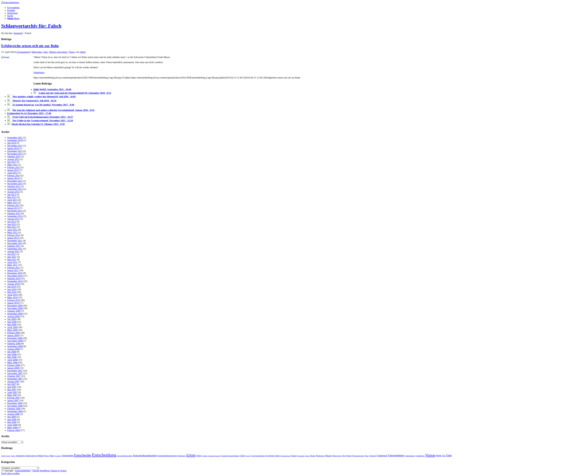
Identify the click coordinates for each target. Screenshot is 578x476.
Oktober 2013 (13, 186)
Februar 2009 (13, 332)
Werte (438, 455)
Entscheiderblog (23, 470)
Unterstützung (410, 456)
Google (248, 456)
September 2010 (15, 281)
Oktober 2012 (13, 213)
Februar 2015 (13, 167)
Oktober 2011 (13, 246)
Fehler (199, 455)
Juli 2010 (11, 286)
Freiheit (204, 456)
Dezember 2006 (14, 403)
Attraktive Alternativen (26, 455)
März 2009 (12, 330)
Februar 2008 (13, 365)
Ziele (449, 455)
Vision (71, 52)
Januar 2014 (13, 178)
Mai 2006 (11, 422)
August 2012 (13, 219)
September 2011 (15, 248)
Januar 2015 (13, 170)
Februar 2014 (13, 175)
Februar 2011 (13, 267)
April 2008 (12, 360)
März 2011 (12, 265)
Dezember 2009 (14, 305)
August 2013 (13, 191)
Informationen (285, 456)
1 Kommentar (22, 52)
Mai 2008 (11, 357)
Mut (343, 456)
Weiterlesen (38, 72)
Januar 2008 (13, 368)
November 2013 (15, 183)
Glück (242, 455)
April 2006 (12, 425)
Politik (349, 456)
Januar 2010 (13, 303)
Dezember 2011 (14, 240)
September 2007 (15, 379)
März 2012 (12, 232)
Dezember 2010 (14, 273)
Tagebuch (372, 456)
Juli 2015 (11, 162)
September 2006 (15, 411)
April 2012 (12, 229)
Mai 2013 (11, 197)
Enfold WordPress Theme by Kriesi (49, 470)
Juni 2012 (12, 224)
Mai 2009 (11, 324)
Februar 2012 (13, 235)
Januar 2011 (13, 270)
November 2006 (15, 406)
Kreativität (301, 456)
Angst (3, 456)
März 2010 (12, 297)
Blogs (46, 456)
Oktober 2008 (13, 343)
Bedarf (41, 456)
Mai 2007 (11, 389)
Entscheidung (104, 455)
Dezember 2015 (14, 151)
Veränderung (420, 456)
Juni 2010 (12, 289)
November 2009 (15, 308)
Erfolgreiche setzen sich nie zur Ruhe (30, 46)
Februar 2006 (13, 430)
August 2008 (13, 349)
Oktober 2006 (13, 408)
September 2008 (15, 346)
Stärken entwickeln (58, 52)
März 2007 (12, 395)
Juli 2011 (11, 254)
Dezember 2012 (14, 210)
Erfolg (191, 455)
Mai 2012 (11, 227)
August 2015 (13, 159)
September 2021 (15, 137)
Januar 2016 (13, 148)
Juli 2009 (11, 319)
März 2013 (12, 202)
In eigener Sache (273, 456)
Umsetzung (382, 455)
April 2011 (12, 262)
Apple (8, 456)
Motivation (37, 52)
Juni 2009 (12, 322)
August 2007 (13, 381)
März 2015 (12, 164)
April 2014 (12, 173)
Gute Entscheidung (258, 456)
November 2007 (15, 373)
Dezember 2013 (14, 181)
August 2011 (13, 251)
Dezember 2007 (14, 370)
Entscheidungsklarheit (145, 455)
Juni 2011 (11, 257)
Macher (312, 456)
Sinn (45, 52)
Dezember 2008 (14, 338)
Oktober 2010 (13, 278)
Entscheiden (67, 455)
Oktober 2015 (13, 156)
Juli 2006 (11, 416)
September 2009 (15, 313)
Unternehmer (396, 455)
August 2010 (13, 284)
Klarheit (294, 456)
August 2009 (13, 316)
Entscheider (82, 455)
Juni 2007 (12, 387)
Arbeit (13, 456)
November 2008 (15, 341)
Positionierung (358, 456)
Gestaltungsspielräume (230, 456)
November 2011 (15, 243)
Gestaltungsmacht (214, 456)
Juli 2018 (11, 143)
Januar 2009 (13, 335)
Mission (328, 455)
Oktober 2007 (13, 376)
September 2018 (15, 140)
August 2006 (13, 414)
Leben (307, 456)
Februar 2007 (13, 397)
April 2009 (12, 327)
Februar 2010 (13, 300)
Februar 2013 (13, 205)
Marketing (320, 456)
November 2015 (15, 154)
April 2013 (12, 200)
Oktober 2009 (13, 311)
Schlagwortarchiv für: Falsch (31, 25)
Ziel (443, 456)
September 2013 (15, 189)
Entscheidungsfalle (124, 456)
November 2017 (15, 145)
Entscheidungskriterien (167, 455)
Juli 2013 (11, 194)
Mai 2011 (11, 259)
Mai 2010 (11, 292)
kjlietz (83, 52)
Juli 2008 (11, 351)
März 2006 (12, 427)
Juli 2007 (11, 384)
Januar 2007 (13, 400)
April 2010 (12, 294)
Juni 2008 (12, 354)
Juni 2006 (12, 419)
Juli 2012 (11, 221)
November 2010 (15, 276)
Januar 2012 (13, 238)
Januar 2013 (13, 208)
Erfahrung (182, 456)
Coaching (58, 456)
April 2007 (12, 392)
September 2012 (15, 216)
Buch (52, 455)
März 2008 (12, 362)
